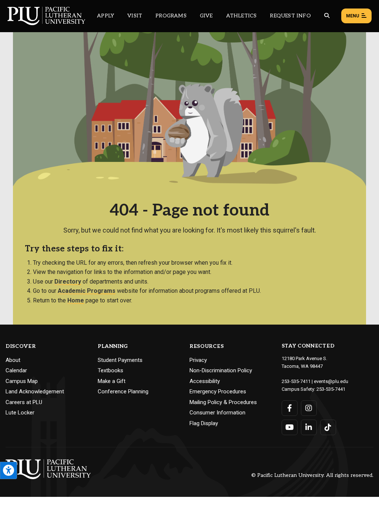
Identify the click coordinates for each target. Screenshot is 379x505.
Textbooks (110, 370)
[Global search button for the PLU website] (327, 15)
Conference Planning (123, 391)
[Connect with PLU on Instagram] (309, 408)
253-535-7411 (296, 381)
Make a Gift (111, 381)
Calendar (16, 370)
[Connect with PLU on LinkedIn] (309, 427)
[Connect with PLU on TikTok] (328, 427)
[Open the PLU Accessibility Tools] (8, 470)
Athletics (241, 16)
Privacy (198, 360)
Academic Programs (86, 290)
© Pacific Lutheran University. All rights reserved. (312, 475)
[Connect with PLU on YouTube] (290, 427)
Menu (352, 15)
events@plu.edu (331, 381)
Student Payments (120, 360)
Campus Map (22, 381)
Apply (105, 16)
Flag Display (204, 423)
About (13, 360)
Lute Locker (20, 412)
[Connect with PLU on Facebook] (290, 408)
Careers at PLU (24, 402)
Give (206, 16)
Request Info (290, 16)
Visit (134, 16)
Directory (67, 281)
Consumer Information (217, 412)
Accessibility (205, 381)
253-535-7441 (330, 389)
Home (75, 300)
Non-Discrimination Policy (221, 370)
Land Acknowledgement (35, 391)
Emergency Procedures (218, 391)
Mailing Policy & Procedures (223, 402)
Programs (171, 16)
